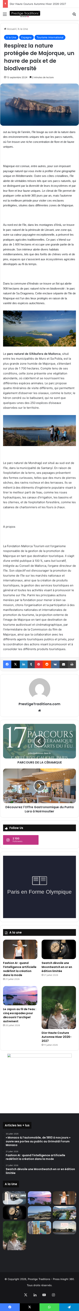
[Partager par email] (63, 664)
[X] (15, 664)
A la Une (23, 28)
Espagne (26, 37)
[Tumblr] (31, 664)
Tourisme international (50, 37)
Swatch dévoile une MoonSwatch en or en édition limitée (57, 967)
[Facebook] (7, 664)
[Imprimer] (72, 664)
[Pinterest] (39, 664)
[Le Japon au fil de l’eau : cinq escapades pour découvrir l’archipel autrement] (20, 995)
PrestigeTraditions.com (39, 704)
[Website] (39, 710)
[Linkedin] (24, 664)
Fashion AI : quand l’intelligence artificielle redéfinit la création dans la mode (19, 969)
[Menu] (5, 15)
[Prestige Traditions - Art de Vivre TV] (25, 14)
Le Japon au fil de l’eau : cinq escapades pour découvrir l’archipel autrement (19, 1015)
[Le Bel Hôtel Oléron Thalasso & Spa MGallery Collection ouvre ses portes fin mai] (64, 1227)
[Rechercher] (74, 15)
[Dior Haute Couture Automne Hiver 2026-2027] (59, 1007)
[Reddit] (47, 664)
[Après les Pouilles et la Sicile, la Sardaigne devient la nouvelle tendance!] (39, 1212)
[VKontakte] (55, 664)
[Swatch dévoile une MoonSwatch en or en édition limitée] (59, 949)
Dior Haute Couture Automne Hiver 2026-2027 (57, 1037)
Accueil (11, 28)
